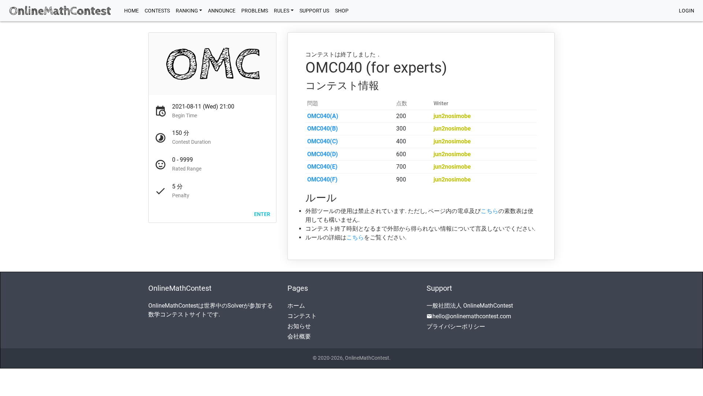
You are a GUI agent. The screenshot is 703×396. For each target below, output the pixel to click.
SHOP (342, 11)
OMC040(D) (322, 154)
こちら (489, 211)
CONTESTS (157, 11)
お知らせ (299, 326)
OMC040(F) (322, 179)
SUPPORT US (314, 11)
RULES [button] (281, 11)
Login (686, 11)
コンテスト (302, 315)
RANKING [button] (187, 11)
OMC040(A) (322, 116)
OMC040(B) (322, 128)
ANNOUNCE (221, 11)
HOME (133, 10)
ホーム (296, 305)
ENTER (262, 214)
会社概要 (299, 336)
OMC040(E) (322, 166)
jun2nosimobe (452, 116)
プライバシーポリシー (456, 326)
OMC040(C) (322, 141)
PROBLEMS (254, 11)
